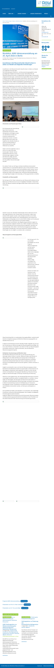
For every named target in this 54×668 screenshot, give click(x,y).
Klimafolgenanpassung (20, 58)
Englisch (13, 8)
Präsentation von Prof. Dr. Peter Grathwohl (13, 604)
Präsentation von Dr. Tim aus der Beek (11, 608)
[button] (43, 47)
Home (4, 13)
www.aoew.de (45, 36)
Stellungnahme (7, 617)
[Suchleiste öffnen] (51, 16)
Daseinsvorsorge (12, 58)
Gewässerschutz (29, 58)
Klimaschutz (9, 634)
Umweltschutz (5, 632)
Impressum (39, 665)
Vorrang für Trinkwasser (14, 633)
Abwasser (23, 627)
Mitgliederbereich (6, 8)
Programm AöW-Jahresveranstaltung (11, 601)
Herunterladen (24, 601)
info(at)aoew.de (45, 32)
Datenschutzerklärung (48, 665)
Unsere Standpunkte (36, 13)
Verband (12, 59)
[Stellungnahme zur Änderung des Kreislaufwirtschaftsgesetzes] (30, 618)
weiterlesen (5, 655)
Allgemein (5, 634)
